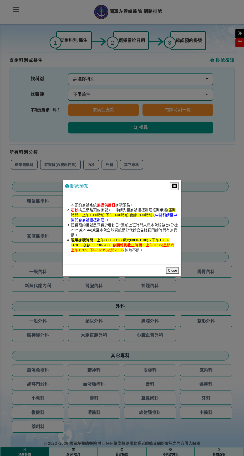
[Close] (174, 186)
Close (172, 270)
